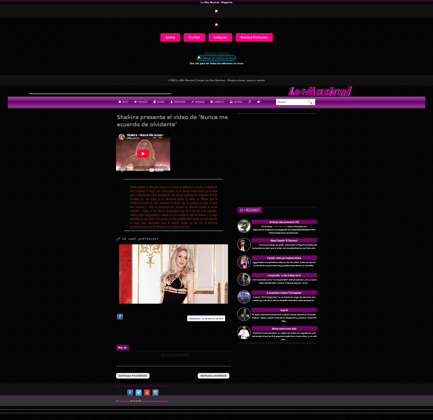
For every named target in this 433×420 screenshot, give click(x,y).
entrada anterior (213, 375)
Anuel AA (284, 310)
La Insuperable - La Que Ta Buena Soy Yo (284, 275)
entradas (199, 101)
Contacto (219, 101)
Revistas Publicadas (254, 37)
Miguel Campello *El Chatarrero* (284, 240)
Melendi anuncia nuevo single (284, 328)
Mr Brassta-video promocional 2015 (284, 222)
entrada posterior (133, 375)
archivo (238, 101)
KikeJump (124, 401)
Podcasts (142, 101)
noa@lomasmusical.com (155, 401)
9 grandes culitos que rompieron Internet (284, 258)
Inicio (125, 101)
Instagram (220, 37)
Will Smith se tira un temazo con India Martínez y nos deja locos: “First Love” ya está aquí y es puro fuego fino (103, 91)
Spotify (170, 37)
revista (160, 101)
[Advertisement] (177, 333)
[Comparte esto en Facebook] (120, 316)
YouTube (194, 37)
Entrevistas (180, 101)
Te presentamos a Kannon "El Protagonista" (284, 292)
